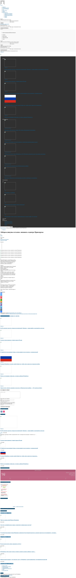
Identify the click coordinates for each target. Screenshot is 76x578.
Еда (3, 9)
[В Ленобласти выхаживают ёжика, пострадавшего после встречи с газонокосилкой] (10, 90)
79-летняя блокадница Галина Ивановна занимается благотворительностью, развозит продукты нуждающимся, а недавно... (28, 532)
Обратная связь (5, 37)
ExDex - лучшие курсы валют (18, 506)
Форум (6, 16)
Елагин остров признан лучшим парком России (15, 81)
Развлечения (4, 10)
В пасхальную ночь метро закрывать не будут (10, 543)
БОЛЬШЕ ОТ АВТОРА (14, 316)
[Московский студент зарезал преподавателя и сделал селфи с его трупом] (10, 213)
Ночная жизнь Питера (8, 15)
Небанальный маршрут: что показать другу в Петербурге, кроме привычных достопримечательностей (23, 559)
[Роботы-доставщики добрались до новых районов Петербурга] (10, 114)
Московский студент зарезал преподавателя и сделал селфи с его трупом (21, 216)
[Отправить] (38, 311)
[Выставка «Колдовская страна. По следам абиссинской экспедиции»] (10, 127)
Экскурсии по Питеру (8, 13)
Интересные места (5, 7)
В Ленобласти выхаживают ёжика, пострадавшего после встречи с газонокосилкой (23, 93)
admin (1, 235)
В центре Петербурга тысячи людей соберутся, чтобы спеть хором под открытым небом (20, 364)
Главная (3, 34)
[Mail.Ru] (38, 308)
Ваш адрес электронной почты (15, 26)
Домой (1, 227)
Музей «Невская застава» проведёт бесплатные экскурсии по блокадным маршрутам (22, 313)
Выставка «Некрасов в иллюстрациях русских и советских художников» (21, 177)
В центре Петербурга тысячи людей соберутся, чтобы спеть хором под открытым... (19, 456)
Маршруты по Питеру (8, 14)
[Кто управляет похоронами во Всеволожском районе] (10, 163)
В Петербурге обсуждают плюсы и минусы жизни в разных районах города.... (17, 551)
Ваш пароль (12, 21)
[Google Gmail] (38, 298)
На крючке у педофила (10, 192)
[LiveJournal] (38, 310)
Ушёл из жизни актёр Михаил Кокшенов (9, 520)
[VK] (38, 303)
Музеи (3, 11)
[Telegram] (38, 306)
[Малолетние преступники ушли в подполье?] (10, 201)
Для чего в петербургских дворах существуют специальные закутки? (15, 524)
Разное (6, 17)
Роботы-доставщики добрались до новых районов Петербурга (19, 117)
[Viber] (38, 305)
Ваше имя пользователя (14, 20)
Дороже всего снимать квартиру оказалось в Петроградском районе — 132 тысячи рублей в (21, 387)
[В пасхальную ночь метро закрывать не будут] (3, 541)
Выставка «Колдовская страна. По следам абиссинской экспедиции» (20, 130)
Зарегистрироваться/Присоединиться (9, 32)
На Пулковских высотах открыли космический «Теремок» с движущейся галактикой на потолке (26, 69)
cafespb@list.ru (9, 575)
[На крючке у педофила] (10, 189)
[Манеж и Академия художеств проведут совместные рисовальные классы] (10, 139)
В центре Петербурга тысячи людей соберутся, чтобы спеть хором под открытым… (23, 105)
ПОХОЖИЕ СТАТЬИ (4, 316)
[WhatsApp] (38, 300)
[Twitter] (38, 295)
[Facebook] (38, 293)
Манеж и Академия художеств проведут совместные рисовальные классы (21, 142)
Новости (3, 58)
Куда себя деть (5, 12)
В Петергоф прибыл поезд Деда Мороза (14, 312)
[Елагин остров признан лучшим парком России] (10, 78)
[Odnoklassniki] (38, 301)
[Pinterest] (38, 297)
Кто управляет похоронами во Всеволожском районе (16, 166)
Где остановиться (5, 8)
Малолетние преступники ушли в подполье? (15, 204)
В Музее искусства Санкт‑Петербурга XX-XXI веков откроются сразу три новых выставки (25, 154)
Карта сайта (4, 36)
